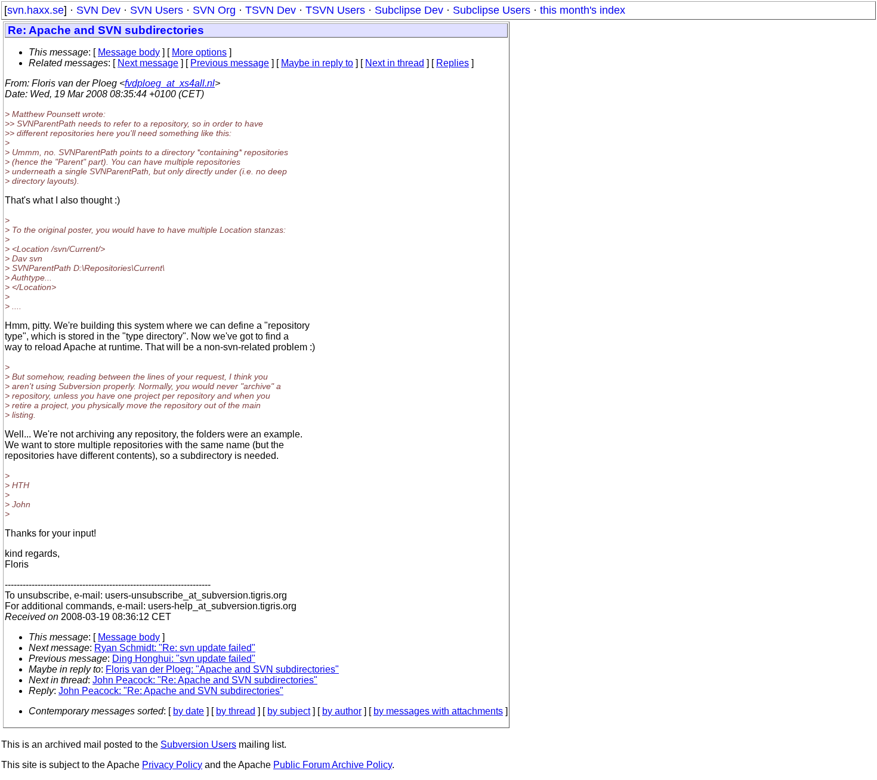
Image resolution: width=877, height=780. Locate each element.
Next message (148, 63)
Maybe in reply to (317, 63)
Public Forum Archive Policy (332, 765)
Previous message (229, 63)
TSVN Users (335, 10)
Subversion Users (198, 744)
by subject (288, 711)
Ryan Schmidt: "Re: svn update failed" (174, 648)
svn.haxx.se (35, 10)
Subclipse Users (491, 10)
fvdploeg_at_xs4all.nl (170, 83)
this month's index (582, 10)
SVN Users (156, 10)
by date (188, 711)
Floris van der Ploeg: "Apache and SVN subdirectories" (222, 669)
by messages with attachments (438, 711)
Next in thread (394, 63)
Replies (452, 63)
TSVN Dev (270, 10)
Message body (129, 52)
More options (199, 52)
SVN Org (214, 10)
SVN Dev (98, 10)
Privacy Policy (172, 765)
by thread (235, 711)
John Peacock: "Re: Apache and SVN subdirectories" (204, 680)
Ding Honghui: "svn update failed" (183, 658)
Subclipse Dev (409, 10)
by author (342, 711)
